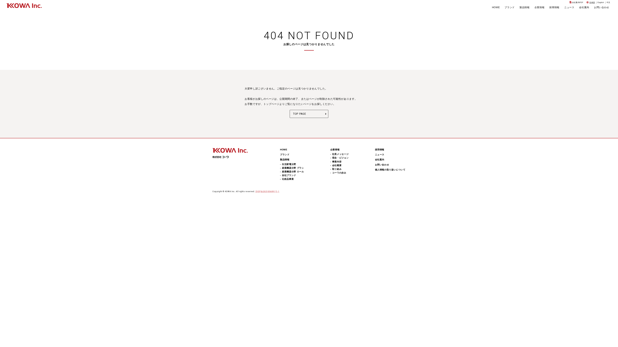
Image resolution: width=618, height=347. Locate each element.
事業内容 (337, 161)
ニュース (569, 7)
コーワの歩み (339, 172)
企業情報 (539, 7)
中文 (608, 2)
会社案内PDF (577, 2)
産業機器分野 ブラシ (293, 168)
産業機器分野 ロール (293, 171)
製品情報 (525, 7)
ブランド (510, 7)
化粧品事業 (288, 179)
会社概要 (337, 165)
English (601, 2)
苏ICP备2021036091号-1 (267, 191)
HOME (496, 7)
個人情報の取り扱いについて (390, 169)
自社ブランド (289, 175)
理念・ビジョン (340, 157)
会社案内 (584, 7)
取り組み (337, 169)
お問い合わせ (601, 7)
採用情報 (554, 7)
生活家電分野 (289, 164)
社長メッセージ (340, 154)
